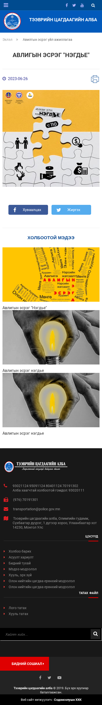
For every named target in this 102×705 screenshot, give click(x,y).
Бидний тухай (20, 563)
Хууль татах (18, 614)
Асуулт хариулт (21, 557)
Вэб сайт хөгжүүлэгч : (51, 700)
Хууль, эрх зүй (20, 575)
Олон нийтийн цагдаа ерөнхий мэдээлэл (42, 581)
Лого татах (17, 608)
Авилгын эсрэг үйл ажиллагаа (47, 39)
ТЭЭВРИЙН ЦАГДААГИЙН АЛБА (63, 20)
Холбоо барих (20, 551)
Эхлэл (7, 39)
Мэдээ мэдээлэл (23, 569)
